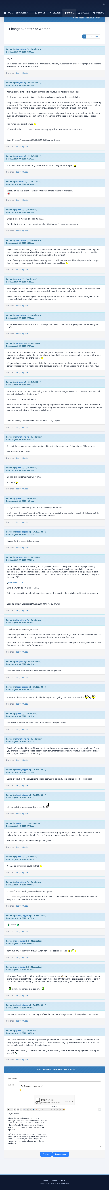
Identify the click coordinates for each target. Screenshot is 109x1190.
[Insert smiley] (63, 1109)
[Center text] (57, 1109)
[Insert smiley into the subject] (20, 1089)
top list (42, 12)
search (57, 12)
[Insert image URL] (36, 1109)
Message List (57, 1069)
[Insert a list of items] (45, 1109)
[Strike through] (18, 1109)
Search (66, 1069)
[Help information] (99, 1109)
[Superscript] (24, 1109)
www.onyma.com (15, 582)
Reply (18, 73)
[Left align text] (54, 1109)
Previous (90, 17)
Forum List (47, 1069)
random (99, 12)
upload (84, 12)
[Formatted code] (51, 1109)
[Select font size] (30, 1109)
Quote (25, 73)
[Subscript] (21, 1109)
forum (70, 12)
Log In (72, 1069)
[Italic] (12, 1109)
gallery (23, 12)
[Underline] (15, 1109)
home (9, 12)
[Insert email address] (39, 1109)
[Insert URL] (33, 1109)
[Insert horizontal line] (42, 1109)
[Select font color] (27, 1109)
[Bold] (8, 1109)
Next (98, 17)
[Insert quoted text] (48, 1109)
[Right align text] (60, 1109)
